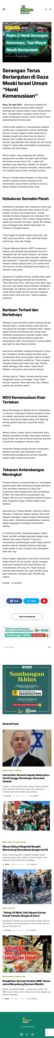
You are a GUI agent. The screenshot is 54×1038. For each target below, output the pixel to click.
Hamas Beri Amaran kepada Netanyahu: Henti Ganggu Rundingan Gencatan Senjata (26, 778)
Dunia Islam (20, 842)
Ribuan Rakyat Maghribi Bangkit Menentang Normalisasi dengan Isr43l (25, 848)
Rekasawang (29, 1027)
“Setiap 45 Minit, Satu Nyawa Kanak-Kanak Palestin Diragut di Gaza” (24, 914)
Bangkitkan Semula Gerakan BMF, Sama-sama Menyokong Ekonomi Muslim (27, 982)
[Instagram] (32, 1034)
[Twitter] (27, 1034)
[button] (4, 9)
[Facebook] (22, 1034)
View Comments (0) (27, 617)
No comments (34, 796)
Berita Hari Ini (12, 27)
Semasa (18, 770)
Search (49, 647)
